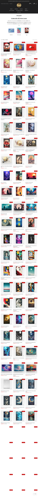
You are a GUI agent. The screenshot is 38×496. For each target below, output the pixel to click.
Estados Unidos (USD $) (4, 3)
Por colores (11, 10)
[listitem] (19, 1)
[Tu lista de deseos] (29, 3)
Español (11, 3)
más (19, 25)
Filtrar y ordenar (5, 39)
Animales (26, 10)
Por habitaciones (19, 10)
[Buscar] (31, 3)
